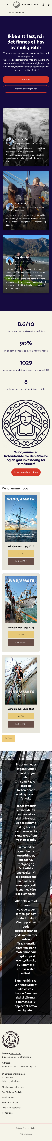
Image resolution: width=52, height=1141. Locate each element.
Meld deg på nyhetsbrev (13, 1087)
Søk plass (26, 79)
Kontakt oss (8, 1113)
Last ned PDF (21, 561)
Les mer (21, 553)
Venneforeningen (10, 1102)
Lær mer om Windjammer (26, 89)
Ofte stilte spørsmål (11, 1108)
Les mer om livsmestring (26, 472)
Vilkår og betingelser (26, 1134)
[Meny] (3, 5)
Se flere (8, 738)
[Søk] (8, 4)
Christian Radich (29, 1128)
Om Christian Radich (12, 1092)
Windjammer (19, 12)
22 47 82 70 (15, 1053)
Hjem (10, 12)
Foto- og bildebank (11, 1081)
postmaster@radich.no (20, 1057)
